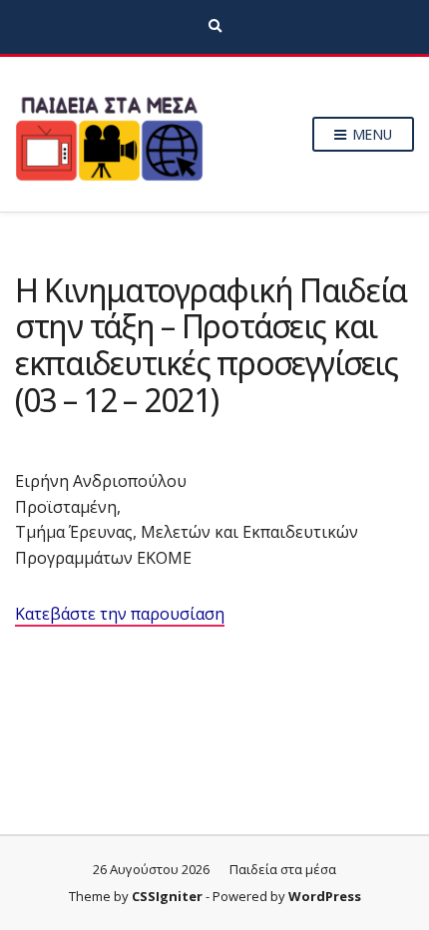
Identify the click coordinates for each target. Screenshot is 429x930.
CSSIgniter (167, 896)
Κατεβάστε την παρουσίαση (119, 614)
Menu (370, 134)
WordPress (324, 896)
